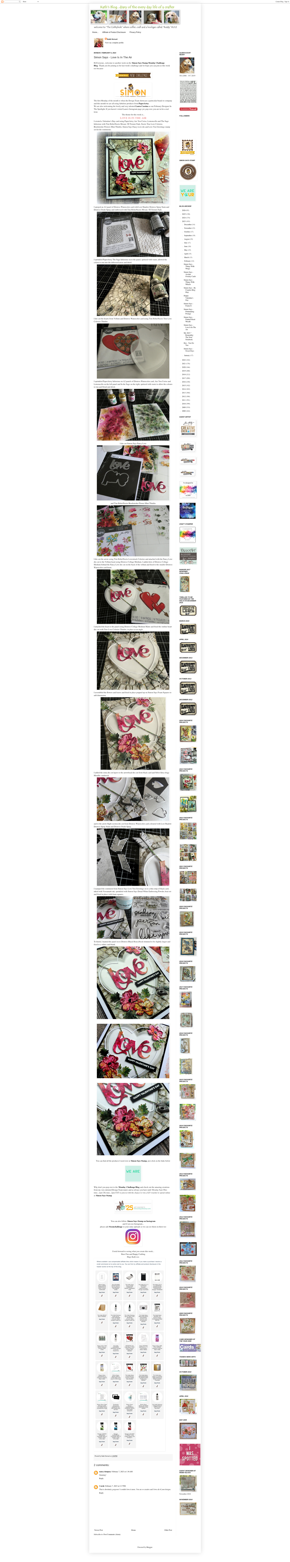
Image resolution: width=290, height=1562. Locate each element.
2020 (184, 367)
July (186, 242)
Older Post (168, 1530)
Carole (101, 1486)
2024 (184, 217)
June (186, 246)
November (188, 228)
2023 (184, 221)
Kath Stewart (112, 39)
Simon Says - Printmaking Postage (189, 311)
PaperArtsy (144, 103)
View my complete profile (114, 42)
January (187, 355)
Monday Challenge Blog (128, 1187)
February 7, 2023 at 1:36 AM (122, 1471)
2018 (184, 374)
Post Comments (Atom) (112, 1534)
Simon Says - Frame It (188, 304)
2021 (184, 363)
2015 (184, 385)
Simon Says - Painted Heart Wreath (189, 319)
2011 (184, 400)
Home (133, 1530)
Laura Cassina (142, 106)
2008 (184, 411)
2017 (184, 378)
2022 (184, 360)
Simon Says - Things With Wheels (189, 282)
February (187, 261)
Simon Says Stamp (139, 1160)
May (186, 250)
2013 (184, 392)
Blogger (149, 1547)
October (187, 231)
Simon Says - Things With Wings (189, 266)
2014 (184, 389)
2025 (184, 214)
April (186, 253)
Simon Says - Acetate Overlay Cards (190, 274)
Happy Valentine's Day (188, 297)
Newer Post (98, 1530)
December (188, 224)
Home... (95, 32)
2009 (184, 407)
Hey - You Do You (189, 344)
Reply (101, 1478)
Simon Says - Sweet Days (189, 349)
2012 (184, 396)
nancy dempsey (105, 1471)
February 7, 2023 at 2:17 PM (115, 1486)
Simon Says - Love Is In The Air (190, 327)
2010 (184, 403)
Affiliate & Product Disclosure (114, 32)
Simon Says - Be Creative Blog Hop (190, 290)
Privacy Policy (135, 32)
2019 (184, 371)
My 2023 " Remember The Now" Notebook (188, 336)
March (186, 257)
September (188, 235)
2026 (184, 210)
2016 (184, 382)
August (187, 239)
